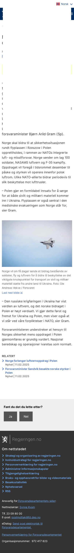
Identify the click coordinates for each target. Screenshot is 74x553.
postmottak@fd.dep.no (26, 517)
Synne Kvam (27, 507)
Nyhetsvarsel (13, 486)
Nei (26, 416)
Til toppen (37, 394)
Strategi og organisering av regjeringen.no (33, 455)
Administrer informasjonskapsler (27, 468)
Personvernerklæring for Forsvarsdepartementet (32, 534)
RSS (7, 491)
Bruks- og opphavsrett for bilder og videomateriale (38, 477)
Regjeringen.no (26, 439)
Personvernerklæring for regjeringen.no (31, 464)
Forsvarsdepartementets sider (36, 500)
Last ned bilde (11, 292)
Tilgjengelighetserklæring (22, 473)
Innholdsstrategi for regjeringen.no (28, 460)
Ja (10, 416)
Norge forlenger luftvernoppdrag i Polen (31, 360)
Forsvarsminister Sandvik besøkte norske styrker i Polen (37, 370)
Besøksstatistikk (16, 482)
